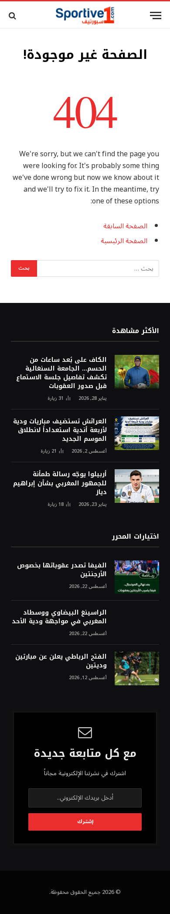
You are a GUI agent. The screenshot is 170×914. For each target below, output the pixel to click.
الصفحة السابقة (125, 226)
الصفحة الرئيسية (124, 241)
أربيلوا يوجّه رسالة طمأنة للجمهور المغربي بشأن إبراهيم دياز (60, 483)
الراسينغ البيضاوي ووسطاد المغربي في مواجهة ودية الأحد (59, 617)
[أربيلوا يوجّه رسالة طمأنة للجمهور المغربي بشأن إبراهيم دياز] (137, 486)
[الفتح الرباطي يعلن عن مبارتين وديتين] (137, 668)
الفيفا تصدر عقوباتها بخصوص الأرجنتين (62, 570)
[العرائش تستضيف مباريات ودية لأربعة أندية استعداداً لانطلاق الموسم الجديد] (137, 433)
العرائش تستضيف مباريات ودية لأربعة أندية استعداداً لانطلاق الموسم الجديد (60, 430)
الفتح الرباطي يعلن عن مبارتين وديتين (61, 661)
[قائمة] (155, 15)
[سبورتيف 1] (85, 15)
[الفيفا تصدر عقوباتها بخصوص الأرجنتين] (137, 577)
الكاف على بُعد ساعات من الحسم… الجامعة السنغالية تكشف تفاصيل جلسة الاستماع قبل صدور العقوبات (61, 373)
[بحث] (13, 15)
